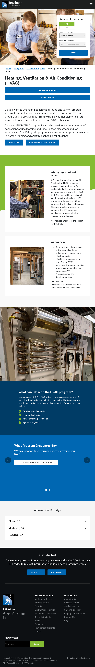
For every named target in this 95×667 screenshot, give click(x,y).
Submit (37, 644)
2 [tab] (49, 490)
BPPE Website (28, 663)
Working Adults (42, 603)
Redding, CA (16, 534)
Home (8, 68)
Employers (40, 624)
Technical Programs (36, 68)
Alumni (38, 621)
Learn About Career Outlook (42, 142)
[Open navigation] (91, 4)
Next (73, 53)
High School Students (45, 628)
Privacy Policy (8, 658)
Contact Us (36, 572)
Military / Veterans (43, 599)
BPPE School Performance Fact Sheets (39, 661)
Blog (66, 621)
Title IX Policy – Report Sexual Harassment (34, 658)
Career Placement (72, 610)
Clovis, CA (14, 521)
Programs (19, 68)
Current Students (43, 617)
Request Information (47, 90)
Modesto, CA (16, 528)
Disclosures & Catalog (12, 661)
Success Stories (71, 603)
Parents (38, 606)
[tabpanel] (47, 457)
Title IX (38, 631)
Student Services (72, 606)
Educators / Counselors (45, 613)
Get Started (14, 142)
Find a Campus (47, 97)
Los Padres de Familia (45, 610)
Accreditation (70, 599)
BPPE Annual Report (11, 663)
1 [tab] (46, 490)
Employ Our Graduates (74, 613)
